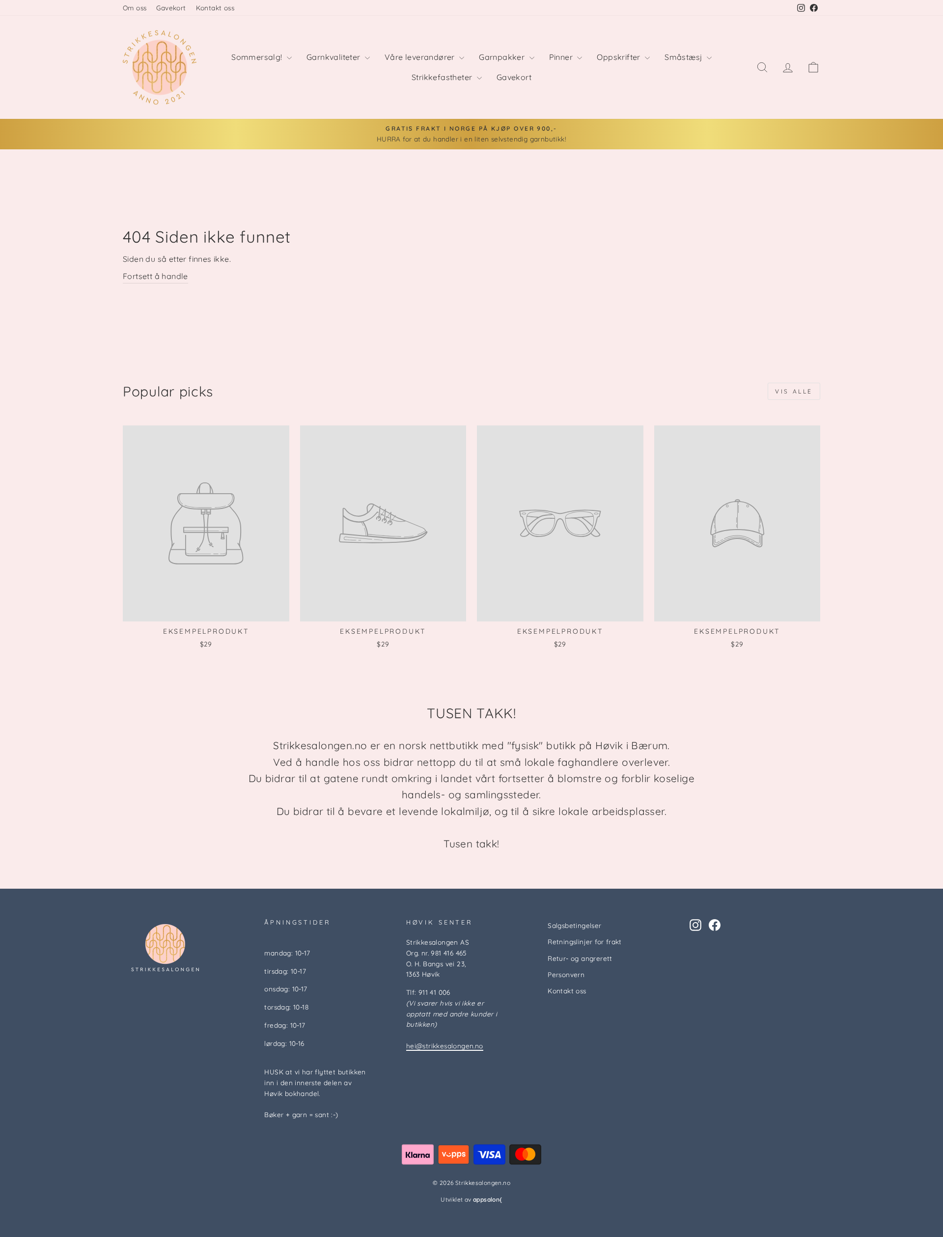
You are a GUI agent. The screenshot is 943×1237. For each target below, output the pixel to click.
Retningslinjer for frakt (585, 941)
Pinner (562, 57)
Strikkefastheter (443, 77)
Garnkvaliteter (334, 57)
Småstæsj (684, 57)
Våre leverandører (421, 57)
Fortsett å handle (155, 276)
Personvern (566, 974)
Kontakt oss (215, 7)
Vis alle (794, 391)
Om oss (134, 7)
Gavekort (171, 7)
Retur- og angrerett (580, 958)
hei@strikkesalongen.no (444, 1045)
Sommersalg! (257, 57)
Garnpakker (503, 57)
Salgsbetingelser (574, 925)
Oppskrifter (619, 57)
